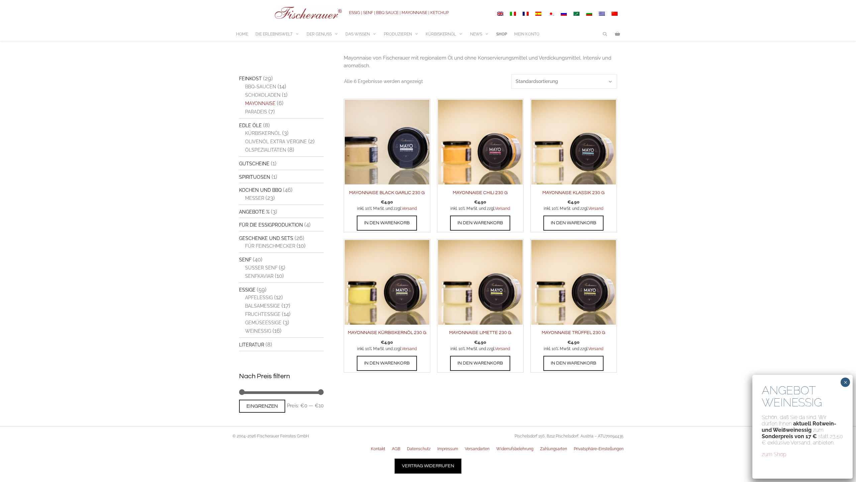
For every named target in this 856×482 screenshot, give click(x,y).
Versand (409, 208)
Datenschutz (419, 449)
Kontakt (378, 449)
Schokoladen (263, 95)
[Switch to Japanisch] (551, 13)
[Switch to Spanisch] (538, 13)
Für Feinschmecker (270, 246)
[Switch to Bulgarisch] (589, 13)
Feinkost (250, 78)
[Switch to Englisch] (500, 13)
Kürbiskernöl (441, 34)
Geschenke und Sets (266, 238)
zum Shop (774, 454)
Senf (245, 259)
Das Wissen (357, 34)
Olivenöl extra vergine (276, 141)
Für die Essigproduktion (271, 225)
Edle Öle (250, 125)
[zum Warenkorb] (617, 34)
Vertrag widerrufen (428, 466)
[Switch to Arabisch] (576, 13)
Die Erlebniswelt (274, 34)
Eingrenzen (262, 406)
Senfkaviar (259, 276)
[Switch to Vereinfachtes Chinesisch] (614, 13)
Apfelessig (259, 297)
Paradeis (256, 111)
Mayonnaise (260, 103)
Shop (501, 34)
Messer (254, 198)
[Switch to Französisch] (525, 13)
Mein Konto (526, 34)
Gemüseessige (263, 322)
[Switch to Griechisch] (602, 13)
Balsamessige (262, 306)
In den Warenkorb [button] (387, 223)
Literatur (251, 344)
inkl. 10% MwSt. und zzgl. (379, 208)
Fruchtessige (263, 314)
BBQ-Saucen (260, 86)
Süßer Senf (261, 267)
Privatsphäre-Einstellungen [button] (599, 449)
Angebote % (254, 212)
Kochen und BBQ (260, 190)
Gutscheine (254, 163)
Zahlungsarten (553, 449)
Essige (247, 290)
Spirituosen (254, 177)
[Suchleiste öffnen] (605, 34)
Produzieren (398, 34)
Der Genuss (319, 34)
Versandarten (477, 449)
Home (242, 34)
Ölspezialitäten (265, 150)
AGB (396, 449)
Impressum (447, 449)
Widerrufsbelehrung (514, 449)
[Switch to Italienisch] (513, 13)
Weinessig (258, 331)
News (476, 34)
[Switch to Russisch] (563, 13)
